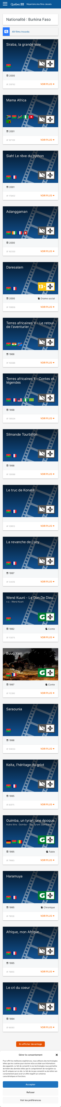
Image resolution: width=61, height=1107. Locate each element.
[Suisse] (26, 233)
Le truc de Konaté (20, 490)
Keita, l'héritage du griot (25, 765)
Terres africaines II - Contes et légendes (30, 381)
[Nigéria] (26, 117)
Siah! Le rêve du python (25, 156)
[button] (56, 1054)
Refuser (31, 1092)
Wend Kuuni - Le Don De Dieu (29, 599)
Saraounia (14, 709)
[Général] (42, 616)
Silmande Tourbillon (21, 434)
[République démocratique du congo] (20, 344)
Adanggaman (17, 212)
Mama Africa (16, 100)
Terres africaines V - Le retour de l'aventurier (30, 325)
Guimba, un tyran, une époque (30, 822)
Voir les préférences (30, 1100)
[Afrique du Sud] (9, 117)
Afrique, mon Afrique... (24, 932)
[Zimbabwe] (9, 121)
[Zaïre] (32, 400)
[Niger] (15, 344)
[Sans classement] (42, 63)
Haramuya (14, 876)
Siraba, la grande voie (23, 44)
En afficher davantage (30, 1044)
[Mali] (20, 841)
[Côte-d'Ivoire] (15, 233)
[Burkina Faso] (9, 65)
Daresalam (14, 267)
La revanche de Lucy (22, 542)
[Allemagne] (9, 841)
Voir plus (46, 84)
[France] (15, 177)
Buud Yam (14, 653)
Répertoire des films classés (39, 4)
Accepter (30, 1084)
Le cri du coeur (18, 988)
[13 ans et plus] (42, 286)
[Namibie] (20, 117)
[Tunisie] (32, 117)
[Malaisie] (20, 400)
